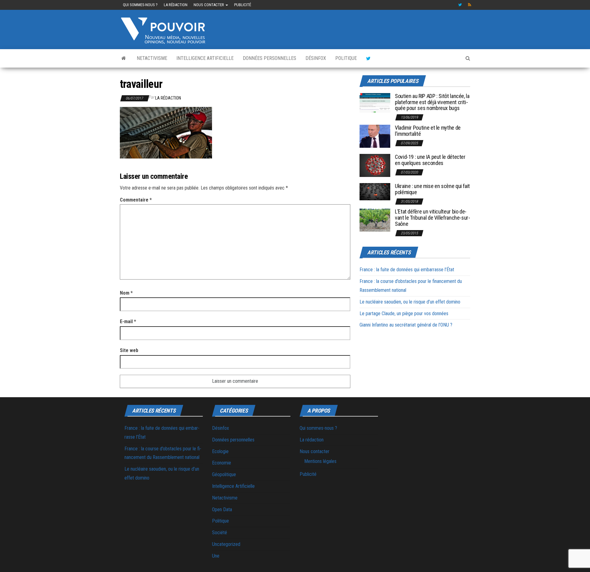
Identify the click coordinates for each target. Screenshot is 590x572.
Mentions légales (320, 461)
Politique (346, 58)
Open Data (222, 509)
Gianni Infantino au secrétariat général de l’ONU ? (406, 325)
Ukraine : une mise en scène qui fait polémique (432, 189)
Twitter (460, 5)
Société (219, 532)
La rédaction (175, 4)
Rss (470, 5)
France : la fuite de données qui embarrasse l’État (407, 269)
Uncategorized (226, 544)
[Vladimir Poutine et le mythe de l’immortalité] (375, 136)
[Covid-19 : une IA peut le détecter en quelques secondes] (375, 165)
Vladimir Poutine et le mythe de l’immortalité (428, 130)
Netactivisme (152, 58)
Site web (129, 350)
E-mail (128, 321)
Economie (221, 463)
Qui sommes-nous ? (140, 4)
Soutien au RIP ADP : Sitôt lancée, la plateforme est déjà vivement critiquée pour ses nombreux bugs (432, 102)
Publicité (242, 4)
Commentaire (136, 200)
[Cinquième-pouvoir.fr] (123, 58)
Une (215, 556)
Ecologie (220, 451)
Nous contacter (209, 4)
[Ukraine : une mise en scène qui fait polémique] (375, 191)
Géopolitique (224, 474)
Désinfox (315, 58)
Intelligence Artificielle (205, 58)
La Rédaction (168, 98)
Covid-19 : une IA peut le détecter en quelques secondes (430, 160)
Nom (126, 293)
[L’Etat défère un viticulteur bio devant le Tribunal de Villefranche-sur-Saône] (375, 220)
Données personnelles (269, 58)
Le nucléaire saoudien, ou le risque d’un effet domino (410, 302)
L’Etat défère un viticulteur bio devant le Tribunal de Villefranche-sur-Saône (432, 217)
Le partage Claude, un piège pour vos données (404, 313)
